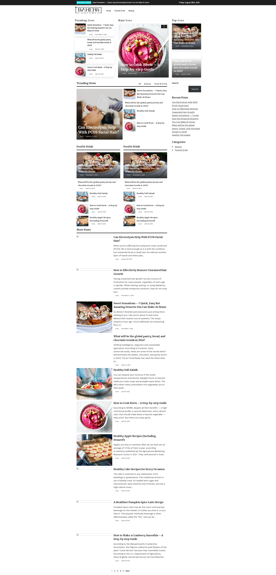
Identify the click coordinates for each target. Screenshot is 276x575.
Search (175, 83)
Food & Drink (119, 10)
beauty (147, 83)
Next (127, 571)
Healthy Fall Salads (94, 54)
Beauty (131, 10)
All (140, 83)
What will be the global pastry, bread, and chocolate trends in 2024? (99, 42)
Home (108, 10)
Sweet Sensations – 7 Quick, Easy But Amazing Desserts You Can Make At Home (100, 28)
